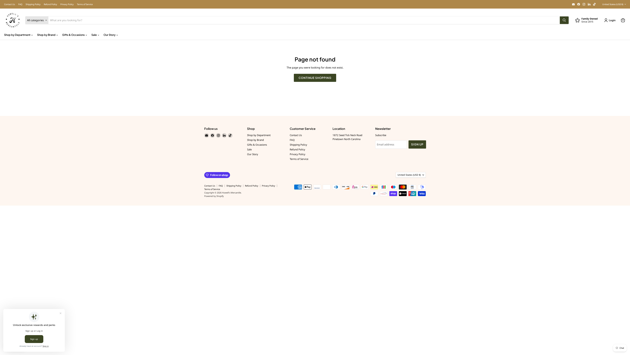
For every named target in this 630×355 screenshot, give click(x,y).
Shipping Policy (33, 4)
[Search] (564, 20)
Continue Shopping (315, 78)
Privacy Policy (67, 4)
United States (612, 4)
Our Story (110, 34)
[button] (610, 20)
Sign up (417, 144)
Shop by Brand (46, 34)
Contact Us (9, 4)
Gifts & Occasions (73, 34)
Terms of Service (85, 4)
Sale (94, 34)
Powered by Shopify (214, 196)
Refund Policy (50, 4)
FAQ (20, 4)
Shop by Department (17, 34)
